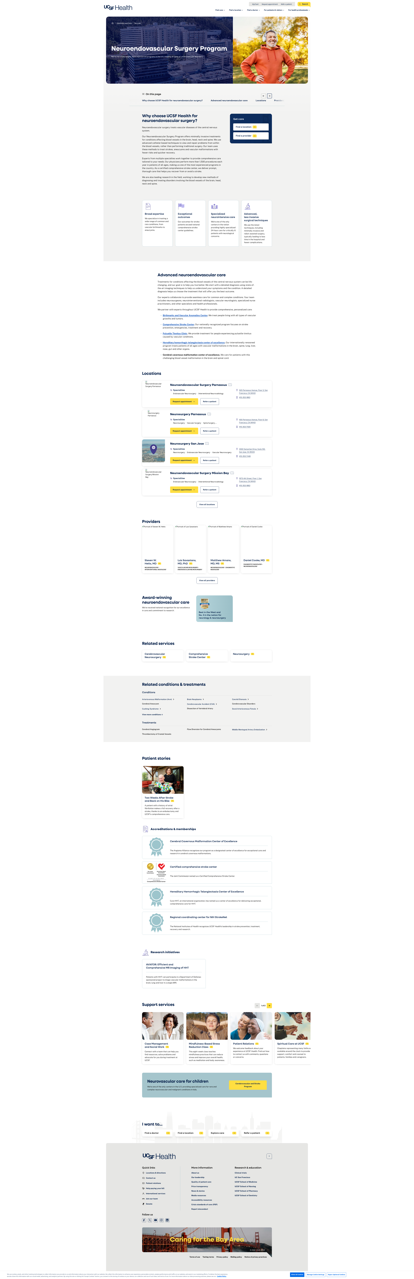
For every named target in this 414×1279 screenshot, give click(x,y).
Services (137, 23)
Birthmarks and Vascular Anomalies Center (185, 315)
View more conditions (151, 714)
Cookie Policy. (221, 1276)
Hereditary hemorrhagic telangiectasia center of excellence (194, 342)
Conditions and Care (124, 23)
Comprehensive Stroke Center (178, 324)
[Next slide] (269, 96)
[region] (207, 1275)
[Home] (119, 8)
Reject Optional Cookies (336, 1275)
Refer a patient (286, 4)
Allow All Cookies (297, 1275)
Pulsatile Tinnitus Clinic (175, 333)
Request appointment (270, 4)
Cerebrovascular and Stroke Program (247, 1085)
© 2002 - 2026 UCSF (257, 1250)
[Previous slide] (263, 96)
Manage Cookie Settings (315, 1275)
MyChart (255, 4)
